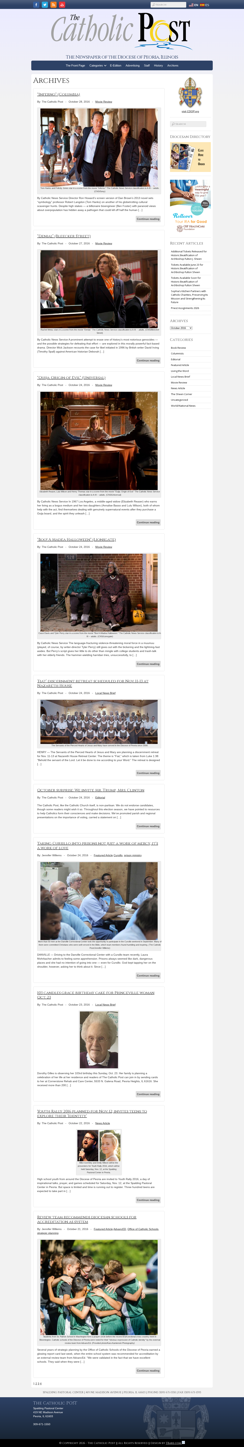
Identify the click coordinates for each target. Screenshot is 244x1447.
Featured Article (103, 855)
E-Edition (115, 65)
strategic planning (48, 1233)
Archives (172, 65)
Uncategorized (179, 400)
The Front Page (75, 65)
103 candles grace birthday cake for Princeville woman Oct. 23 (95, 995)
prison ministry (133, 855)
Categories (96, 65)
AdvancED (119, 1229)
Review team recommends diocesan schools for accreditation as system (86, 1219)
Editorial (100, 797)
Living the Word (180, 371)
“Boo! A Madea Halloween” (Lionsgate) (76, 539)
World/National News (183, 405)
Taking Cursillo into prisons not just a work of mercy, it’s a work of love (97, 846)
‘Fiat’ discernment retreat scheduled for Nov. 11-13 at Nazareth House (92, 683)
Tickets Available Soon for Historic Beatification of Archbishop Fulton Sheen (186, 281)
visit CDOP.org (190, 111)
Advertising (133, 65)
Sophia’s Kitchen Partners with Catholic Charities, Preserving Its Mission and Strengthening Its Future (189, 296)
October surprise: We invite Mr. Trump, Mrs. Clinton (90, 790)
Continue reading (148, 218)
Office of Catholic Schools (143, 1229)
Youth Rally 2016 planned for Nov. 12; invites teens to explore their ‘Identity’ (92, 1113)
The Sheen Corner (181, 394)
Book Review (178, 347)
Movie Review (103, 101)
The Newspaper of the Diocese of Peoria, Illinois (122, 57)
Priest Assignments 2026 (185, 308)
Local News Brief (105, 693)
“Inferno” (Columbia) (58, 94)
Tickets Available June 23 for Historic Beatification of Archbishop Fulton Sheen (187, 268)
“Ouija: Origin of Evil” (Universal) (71, 377)
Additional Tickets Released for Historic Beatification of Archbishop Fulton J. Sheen (189, 255)
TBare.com (174, 1443)
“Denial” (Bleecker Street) (64, 236)
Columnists (177, 353)
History (158, 65)
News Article (102, 1123)
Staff (147, 65)
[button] (105, 65)
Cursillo (118, 855)
